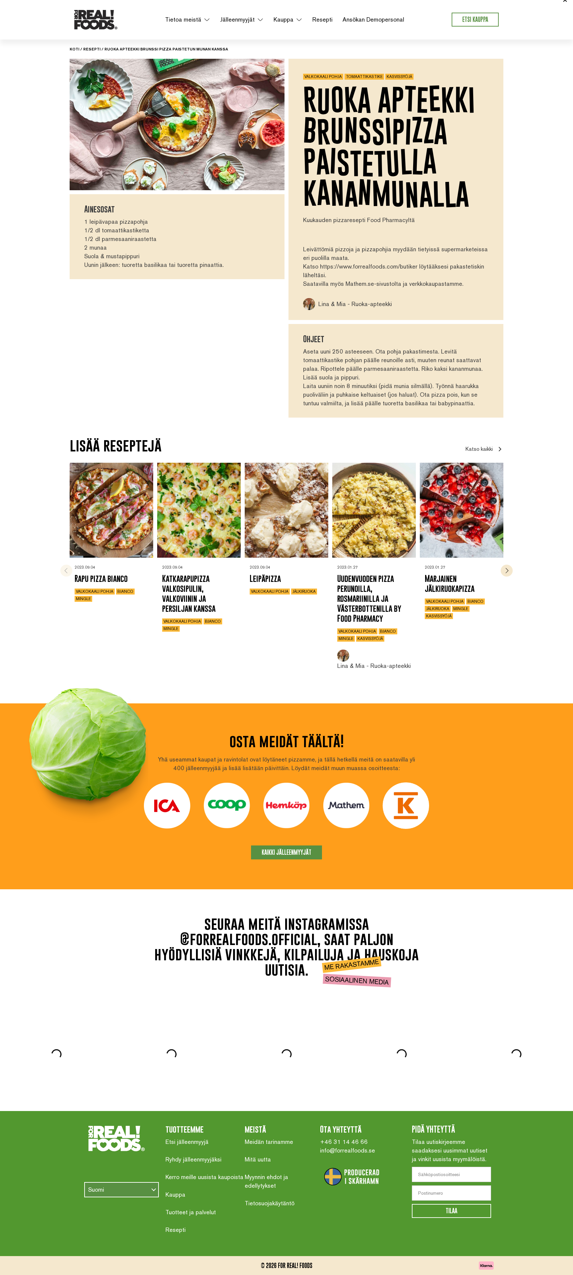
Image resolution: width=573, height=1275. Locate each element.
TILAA (451, 1210)
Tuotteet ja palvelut (190, 1212)
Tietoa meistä (183, 19)
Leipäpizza (265, 578)
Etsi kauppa (475, 19)
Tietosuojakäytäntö (269, 1203)
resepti (91, 48)
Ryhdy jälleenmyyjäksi (193, 1159)
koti (74, 48)
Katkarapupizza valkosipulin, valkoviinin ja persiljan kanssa (189, 593)
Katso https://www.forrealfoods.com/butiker (360, 266)
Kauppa (283, 19)
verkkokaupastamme (435, 283)
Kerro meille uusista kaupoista (204, 1176)
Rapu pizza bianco (101, 578)
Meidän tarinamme (269, 1141)
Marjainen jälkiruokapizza (450, 583)
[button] (507, 571)
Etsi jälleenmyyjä (187, 1141)
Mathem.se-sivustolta (373, 283)
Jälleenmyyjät (237, 19)
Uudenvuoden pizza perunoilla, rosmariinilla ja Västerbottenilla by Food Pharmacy (369, 598)
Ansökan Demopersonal (373, 19)
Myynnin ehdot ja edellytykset (266, 1181)
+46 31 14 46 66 (344, 1141)
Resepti (322, 19)
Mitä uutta (258, 1159)
